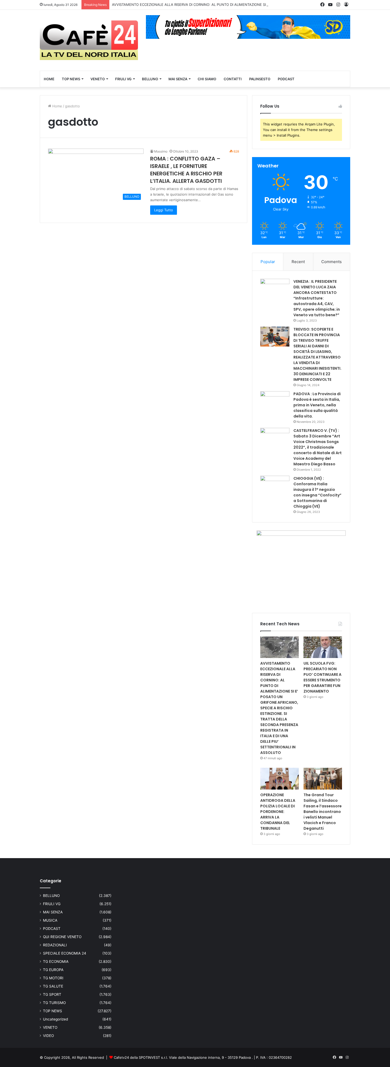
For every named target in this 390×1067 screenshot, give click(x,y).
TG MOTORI (53, 978)
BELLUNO (150, 79)
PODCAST (286, 79)
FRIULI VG (123, 79)
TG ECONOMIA (55, 961)
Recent (298, 261)
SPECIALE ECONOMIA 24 (64, 953)
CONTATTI (233, 79)
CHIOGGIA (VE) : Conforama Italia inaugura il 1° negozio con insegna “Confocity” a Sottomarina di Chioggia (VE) (317, 492)
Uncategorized (55, 1019)
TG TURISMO (54, 1003)
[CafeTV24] (89, 40)
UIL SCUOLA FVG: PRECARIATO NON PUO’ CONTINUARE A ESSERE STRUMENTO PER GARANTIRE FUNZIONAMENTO (322, 677)
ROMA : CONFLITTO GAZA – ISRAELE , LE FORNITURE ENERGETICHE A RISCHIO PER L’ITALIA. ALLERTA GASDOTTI (186, 170)
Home (56, 106)
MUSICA (50, 920)
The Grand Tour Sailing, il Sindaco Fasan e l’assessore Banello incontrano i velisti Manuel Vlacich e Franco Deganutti (323, 811)
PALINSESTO (259, 79)
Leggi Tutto (163, 210)
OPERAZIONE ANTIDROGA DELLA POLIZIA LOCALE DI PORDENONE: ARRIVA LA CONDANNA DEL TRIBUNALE (277, 811)
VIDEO (48, 1036)
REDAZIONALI (55, 945)
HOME (49, 79)
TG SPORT (52, 994)
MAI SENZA (177, 79)
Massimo (160, 151)
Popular (268, 261)
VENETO (97, 79)
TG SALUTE (53, 986)
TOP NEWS (71, 79)
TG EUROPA (53, 970)
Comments (331, 261)
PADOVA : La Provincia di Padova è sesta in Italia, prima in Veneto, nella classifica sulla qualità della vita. (317, 405)
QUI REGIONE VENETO (62, 937)
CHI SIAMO (207, 79)
